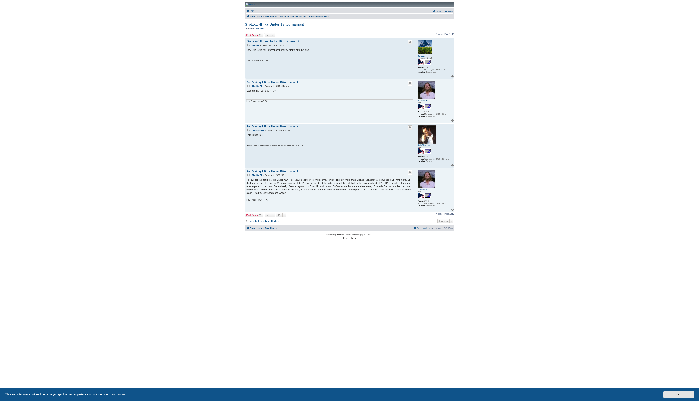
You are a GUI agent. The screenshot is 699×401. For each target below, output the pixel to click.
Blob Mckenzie (424, 145)
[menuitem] (250, 11)
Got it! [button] (678, 394)
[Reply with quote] (410, 42)
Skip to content (70, 14)
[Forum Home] (382, 4)
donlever (260, 28)
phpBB (340, 235)
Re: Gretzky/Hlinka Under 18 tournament (272, 82)
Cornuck (421, 56)
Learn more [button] (117, 394)
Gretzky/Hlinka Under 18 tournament (274, 24)
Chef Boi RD (423, 100)
